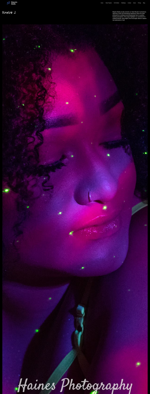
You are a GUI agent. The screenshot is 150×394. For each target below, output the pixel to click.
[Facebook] (147, 194)
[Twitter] (147, 197)
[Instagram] (147, 199)
